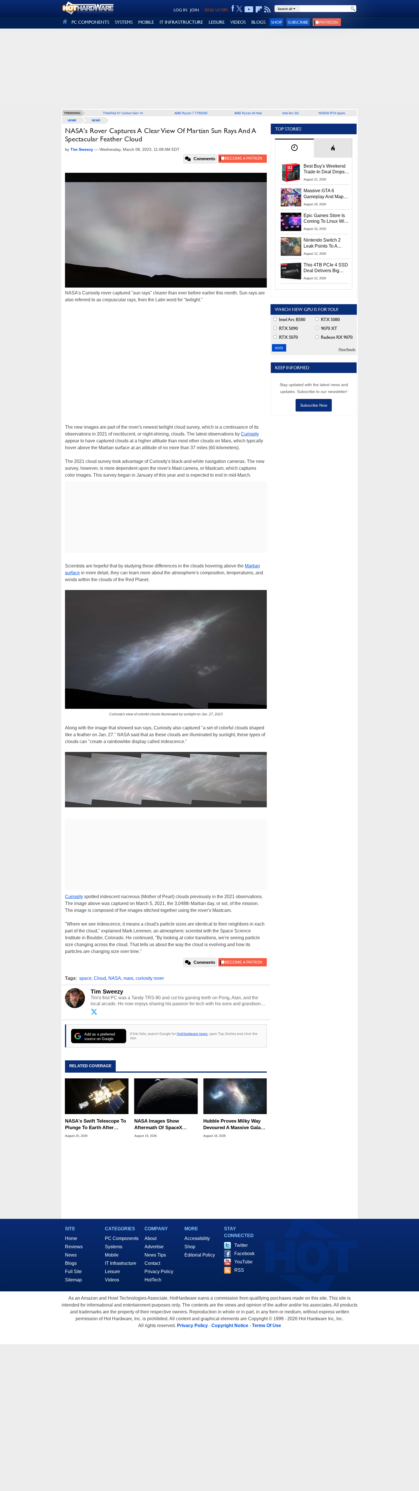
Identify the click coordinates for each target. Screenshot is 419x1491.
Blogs (71, 1263)
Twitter (241, 1245)
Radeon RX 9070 (336, 337)
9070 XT (328, 328)
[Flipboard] (259, 9)
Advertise (154, 1246)
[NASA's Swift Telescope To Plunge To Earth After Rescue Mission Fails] (97, 1096)
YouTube (243, 1261)
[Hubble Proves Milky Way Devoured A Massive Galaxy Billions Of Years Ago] (235, 1096)
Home (71, 1238)
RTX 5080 (330, 319)
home (72, 120)
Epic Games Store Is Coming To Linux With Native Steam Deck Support (326, 218)
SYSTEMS (124, 22)
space (85, 978)
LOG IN (180, 10)
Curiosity (250, 434)
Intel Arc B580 (291, 319)
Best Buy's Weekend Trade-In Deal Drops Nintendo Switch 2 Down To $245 (324, 169)
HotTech (153, 1279)
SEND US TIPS (216, 10)
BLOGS (258, 22)
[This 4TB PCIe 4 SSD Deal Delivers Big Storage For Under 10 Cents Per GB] (291, 271)
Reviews (74, 1246)
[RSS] (267, 9)
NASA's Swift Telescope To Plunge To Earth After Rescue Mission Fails (95, 1124)
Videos (112, 1279)
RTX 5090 (288, 328)
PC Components (122, 1238)
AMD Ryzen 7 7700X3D (191, 113)
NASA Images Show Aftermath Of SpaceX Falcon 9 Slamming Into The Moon (166, 1124)
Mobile (112, 1255)
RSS (239, 1270)
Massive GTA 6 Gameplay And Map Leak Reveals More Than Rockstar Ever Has (324, 194)
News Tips (155, 1255)
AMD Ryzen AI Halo (248, 113)
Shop (276, 22)
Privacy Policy (159, 1271)
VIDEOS (238, 22)
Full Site (73, 1271)
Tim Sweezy (107, 991)
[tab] (294, 148)
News (96, 120)
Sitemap (73, 1279)
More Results (347, 349)
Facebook (244, 1253)
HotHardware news (192, 1034)
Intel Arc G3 (290, 113)
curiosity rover (150, 978)
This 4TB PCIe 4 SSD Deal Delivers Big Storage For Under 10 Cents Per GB (326, 268)
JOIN (194, 10)
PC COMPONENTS (90, 22)
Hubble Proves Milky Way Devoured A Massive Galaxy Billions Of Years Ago (234, 1124)
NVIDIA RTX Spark (332, 113)
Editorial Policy (199, 1255)
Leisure (112, 1271)
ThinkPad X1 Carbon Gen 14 (123, 113)
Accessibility (197, 1238)
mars (128, 978)
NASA (114, 978)
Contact (152, 1263)
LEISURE (217, 22)
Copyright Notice (229, 1325)
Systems (113, 1246)
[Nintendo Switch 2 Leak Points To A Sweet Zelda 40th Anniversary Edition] (291, 246)
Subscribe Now (313, 405)
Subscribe (298, 22)
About (150, 1238)
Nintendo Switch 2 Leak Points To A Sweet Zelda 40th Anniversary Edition (323, 243)
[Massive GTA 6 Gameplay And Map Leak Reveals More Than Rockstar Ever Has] (291, 197)
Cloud (100, 978)
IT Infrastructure (120, 1263)
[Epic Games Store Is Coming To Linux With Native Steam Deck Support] (291, 222)
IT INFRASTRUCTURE (181, 22)
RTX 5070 (288, 337)
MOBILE (146, 22)
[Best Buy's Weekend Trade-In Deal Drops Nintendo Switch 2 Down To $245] (291, 172)
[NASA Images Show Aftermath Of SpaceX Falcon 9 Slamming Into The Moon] (166, 1096)
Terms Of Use (266, 1325)
